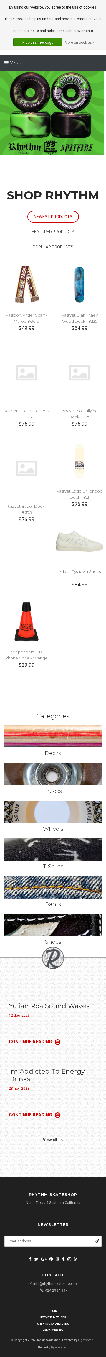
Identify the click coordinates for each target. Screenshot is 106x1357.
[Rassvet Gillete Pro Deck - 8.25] (26, 372)
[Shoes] (53, 925)
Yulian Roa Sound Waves (49, 1006)
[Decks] (53, 736)
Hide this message (37, 42)
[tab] (53, 216)
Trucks (53, 791)
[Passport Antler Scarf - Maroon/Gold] (26, 284)
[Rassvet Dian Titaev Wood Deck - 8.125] (79, 284)
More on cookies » (80, 42)
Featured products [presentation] (53, 231)
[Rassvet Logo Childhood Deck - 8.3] (79, 460)
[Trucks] (53, 774)
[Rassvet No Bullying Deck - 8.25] (79, 372)
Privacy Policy (53, 1330)
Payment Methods (53, 1317)
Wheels (53, 829)
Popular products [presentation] (53, 247)
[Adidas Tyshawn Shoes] (79, 541)
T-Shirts (53, 866)
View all (50, 1140)
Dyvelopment (59, 1347)
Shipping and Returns (53, 1323)
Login (53, 1310)
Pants (53, 904)
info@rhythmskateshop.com (56, 1284)
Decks (53, 753)
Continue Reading (31, 1041)
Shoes (53, 942)
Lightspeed (85, 1340)
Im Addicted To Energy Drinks (47, 1075)
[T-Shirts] (53, 849)
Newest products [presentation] (53, 216)
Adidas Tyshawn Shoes (80, 571)
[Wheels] (53, 812)
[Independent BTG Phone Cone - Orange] (26, 621)
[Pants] (53, 887)
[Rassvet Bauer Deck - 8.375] (26, 468)
